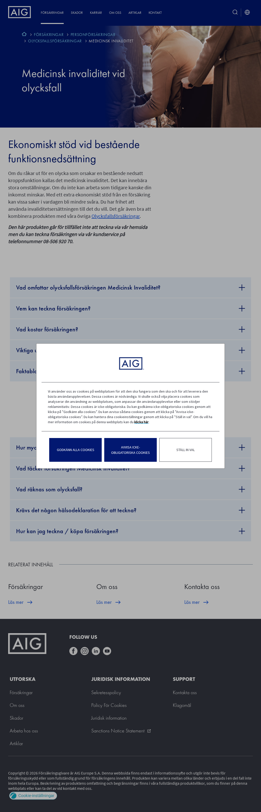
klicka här (141, 422)
